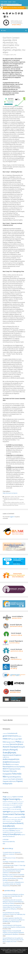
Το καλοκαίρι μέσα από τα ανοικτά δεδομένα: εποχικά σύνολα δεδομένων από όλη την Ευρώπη (13, 901)
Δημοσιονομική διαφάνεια (12, 755)
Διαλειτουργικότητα (14, 498)
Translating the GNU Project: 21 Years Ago (14, 865)
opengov (6, 811)
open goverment (15, 811)
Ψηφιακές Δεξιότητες (9, 781)
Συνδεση (14, 1)
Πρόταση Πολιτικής (10, 771)
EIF (21, 799)
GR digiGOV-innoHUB (17, 803)
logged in (12, 516)
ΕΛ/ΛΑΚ (2, 3)
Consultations (11, 733)
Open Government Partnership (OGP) (14, 814)
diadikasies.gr (9, 796)
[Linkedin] (13, 13)
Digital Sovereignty (11, 799)
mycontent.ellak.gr (15, 3)
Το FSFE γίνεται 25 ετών (9, 858)
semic (4, 821)
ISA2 (14, 807)
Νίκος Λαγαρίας (6, 830)
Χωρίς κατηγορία (16, 779)
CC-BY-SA (14, 952)
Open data (14, 809)
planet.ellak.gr (8, 848)
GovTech (10, 803)
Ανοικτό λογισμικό (10, 746)
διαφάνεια (23, 834)
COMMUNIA (5, 733)
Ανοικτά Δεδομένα (9, 823)
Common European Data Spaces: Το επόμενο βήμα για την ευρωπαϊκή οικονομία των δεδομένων (12, 907)
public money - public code (16, 819)
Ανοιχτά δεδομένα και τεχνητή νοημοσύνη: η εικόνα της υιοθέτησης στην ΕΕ (14, 914)
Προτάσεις (12, 830)
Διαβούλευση (6, 757)
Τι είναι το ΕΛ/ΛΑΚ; (4, 1)
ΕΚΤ (22, 828)
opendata (19, 809)
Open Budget (14, 739)
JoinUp (18, 807)
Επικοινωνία (20, 952)
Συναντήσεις (11, 832)
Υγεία (9, 779)
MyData (19, 736)
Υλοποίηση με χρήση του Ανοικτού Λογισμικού (11, 949)
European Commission (8, 801)
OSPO (4, 819)
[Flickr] (5, 17)
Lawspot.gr (5, 809)
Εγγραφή (9, 1)
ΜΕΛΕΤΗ (5, 769)
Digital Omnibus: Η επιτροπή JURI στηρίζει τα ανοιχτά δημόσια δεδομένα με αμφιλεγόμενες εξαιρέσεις (13, 932)
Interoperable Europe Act (8, 807)
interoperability (6, 805)
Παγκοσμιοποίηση (14, 769)
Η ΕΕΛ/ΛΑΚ (5, 839)
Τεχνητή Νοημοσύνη (14, 777)
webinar (12, 821)
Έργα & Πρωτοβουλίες (9, 841)
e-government (7, 496)
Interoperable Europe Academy (16, 805)
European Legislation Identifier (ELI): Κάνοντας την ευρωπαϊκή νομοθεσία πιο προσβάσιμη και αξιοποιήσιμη (14, 919)
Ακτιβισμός (19, 744)
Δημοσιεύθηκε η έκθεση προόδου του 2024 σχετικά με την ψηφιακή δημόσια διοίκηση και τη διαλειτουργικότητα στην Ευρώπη (14, 504)
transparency (8, 821)
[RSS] (7, 17)
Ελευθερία (6, 764)
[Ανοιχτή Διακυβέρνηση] (14, 22)
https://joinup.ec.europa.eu (10, 493)
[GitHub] (16, 13)
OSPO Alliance (8, 819)
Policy (18, 496)
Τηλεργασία (5, 779)
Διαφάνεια (7, 762)
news (16, 496)
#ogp (4, 797)
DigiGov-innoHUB (17, 796)
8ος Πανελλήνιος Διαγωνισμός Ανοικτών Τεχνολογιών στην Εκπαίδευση (14, 9)
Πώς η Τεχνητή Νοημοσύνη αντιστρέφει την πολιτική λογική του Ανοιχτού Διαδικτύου (13, 870)
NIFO (8, 809)
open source (18, 817)
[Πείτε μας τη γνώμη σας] (4, 13)
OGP (9, 739)
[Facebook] (7, 13)
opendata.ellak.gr (9, 890)
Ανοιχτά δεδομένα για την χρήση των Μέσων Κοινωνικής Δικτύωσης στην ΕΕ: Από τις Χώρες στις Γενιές (13, 939)
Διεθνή (19, 828)
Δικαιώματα (15, 762)
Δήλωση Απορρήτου (13, 950)
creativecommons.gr (7, 3)
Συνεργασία (7, 774)
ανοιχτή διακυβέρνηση (12, 834)
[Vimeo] (22, 13)
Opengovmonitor (10, 742)
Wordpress (24, 949)
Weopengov (18, 821)
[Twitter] (10, 13)
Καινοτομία (7, 766)
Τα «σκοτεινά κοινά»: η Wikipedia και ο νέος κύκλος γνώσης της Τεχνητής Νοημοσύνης (13, 883)
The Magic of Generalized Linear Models (13, 861)
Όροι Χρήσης (5, 950)
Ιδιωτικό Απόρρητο (14, 764)
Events (12, 496)
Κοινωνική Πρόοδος (18, 767)
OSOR (23, 817)
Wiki (4, 843)
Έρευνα (12, 744)
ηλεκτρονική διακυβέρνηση (9, 836)
